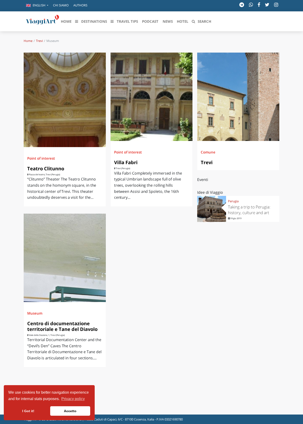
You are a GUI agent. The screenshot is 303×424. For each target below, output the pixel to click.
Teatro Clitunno (45, 168)
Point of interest (41, 158)
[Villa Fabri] (152, 97)
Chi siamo (61, 5)
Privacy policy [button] (73, 399)
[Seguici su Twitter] (267, 4)
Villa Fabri (126, 162)
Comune (208, 152)
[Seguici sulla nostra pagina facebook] (258, 4)
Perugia (233, 201)
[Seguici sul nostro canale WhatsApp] (251, 4)
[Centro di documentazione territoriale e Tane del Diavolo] (65, 258)
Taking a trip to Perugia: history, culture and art (249, 209)
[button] (37, 5)
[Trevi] (238, 97)
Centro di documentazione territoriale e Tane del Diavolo (62, 326)
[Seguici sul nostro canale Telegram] (241, 4)
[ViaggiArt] (42, 20)
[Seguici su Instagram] (276, 4)
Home (28, 41)
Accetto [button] (70, 411)
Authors (80, 5)
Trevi (39, 41)
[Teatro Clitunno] (65, 100)
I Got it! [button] (28, 411)
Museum (34, 313)
